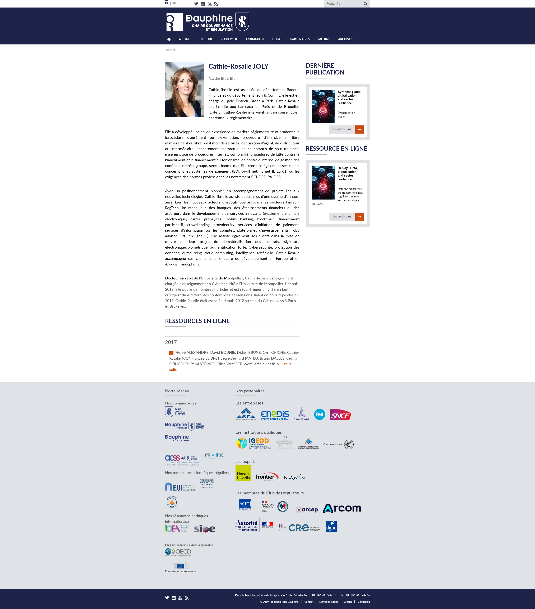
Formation (255, 39)
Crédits (348, 602)
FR (166, 3)
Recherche (229, 39)
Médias (324, 39)
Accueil (169, 39)
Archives (345, 39)
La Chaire (184, 39)
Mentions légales (328, 602)
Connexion (364, 602)
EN (174, 3)
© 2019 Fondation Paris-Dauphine (279, 602)
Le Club (206, 39)
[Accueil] (207, 22)
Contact (308, 602)
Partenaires (300, 39)
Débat (277, 39)
